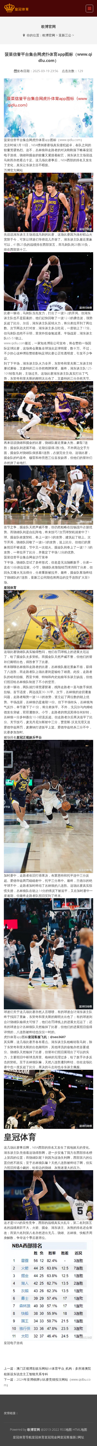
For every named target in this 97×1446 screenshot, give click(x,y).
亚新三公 (65, 35)
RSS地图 (66, 1429)
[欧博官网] (16, 8)
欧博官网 (48, 35)
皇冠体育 (38, 1437)
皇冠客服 (66, 1437)
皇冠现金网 (52, 1437)
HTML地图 (80, 1429)
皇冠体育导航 (22, 1437)
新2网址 (78, 1437)
